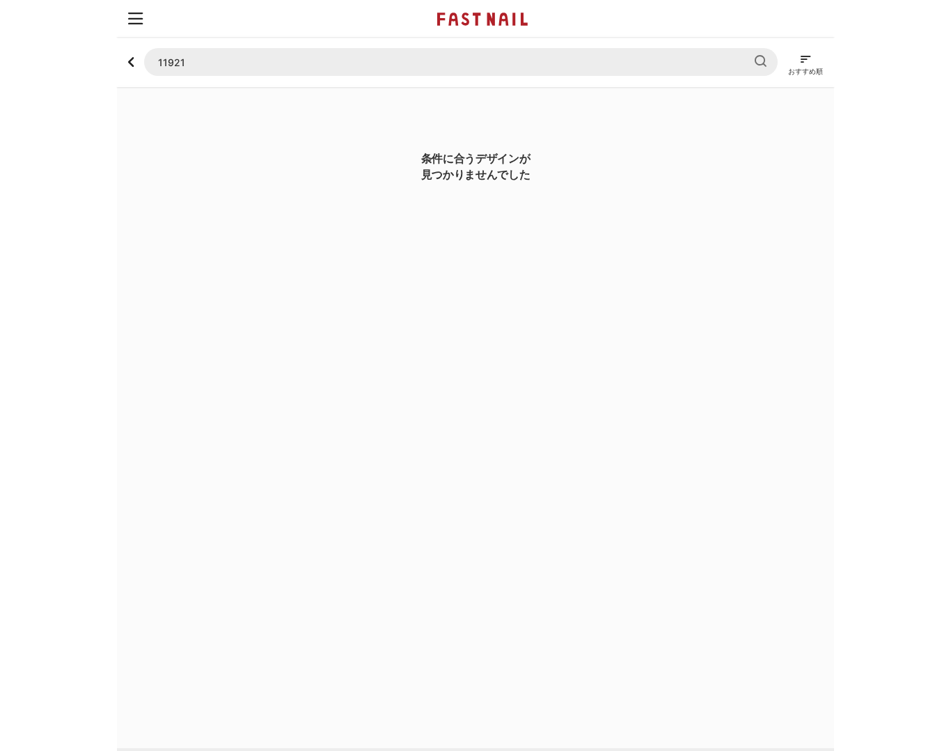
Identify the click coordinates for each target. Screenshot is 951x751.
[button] (135, 18)
